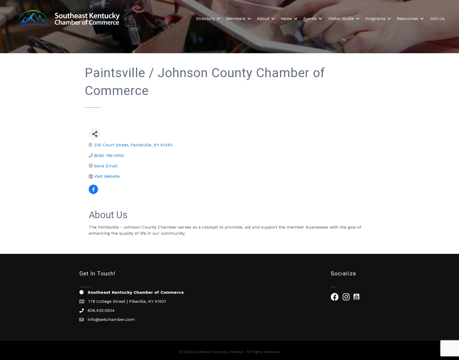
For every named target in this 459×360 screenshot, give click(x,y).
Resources (407, 18)
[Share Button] (95, 134)
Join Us (437, 18)
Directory (205, 18)
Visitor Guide (341, 18)
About (263, 18)
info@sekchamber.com (111, 319)
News (286, 18)
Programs (375, 18)
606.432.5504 (101, 310)
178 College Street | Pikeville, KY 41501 (127, 301)
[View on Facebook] (93, 192)
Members (235, 18)
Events (310, 18)
